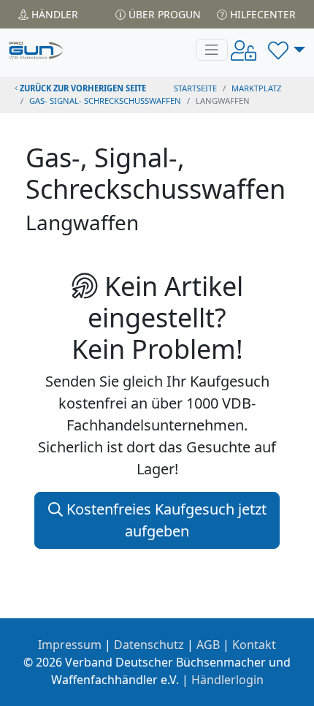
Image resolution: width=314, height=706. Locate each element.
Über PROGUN (163, 14)
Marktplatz (256, 88)
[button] (286, 50)
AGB (208, 645)
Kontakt (254, 645)
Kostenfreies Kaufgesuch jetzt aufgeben (165, 520)
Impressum (70, 645)
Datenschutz (149, 645)
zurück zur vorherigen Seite (82, 88)
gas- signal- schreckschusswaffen (105, 100)
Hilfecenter (261, 14)
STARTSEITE (195, 88)
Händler (53, 14)
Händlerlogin (227, 680)
